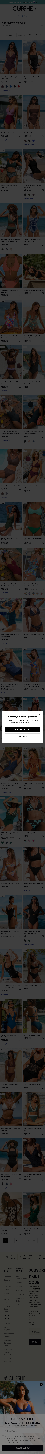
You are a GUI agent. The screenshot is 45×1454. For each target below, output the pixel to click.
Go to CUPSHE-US (22, 729)
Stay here (22, 736)
